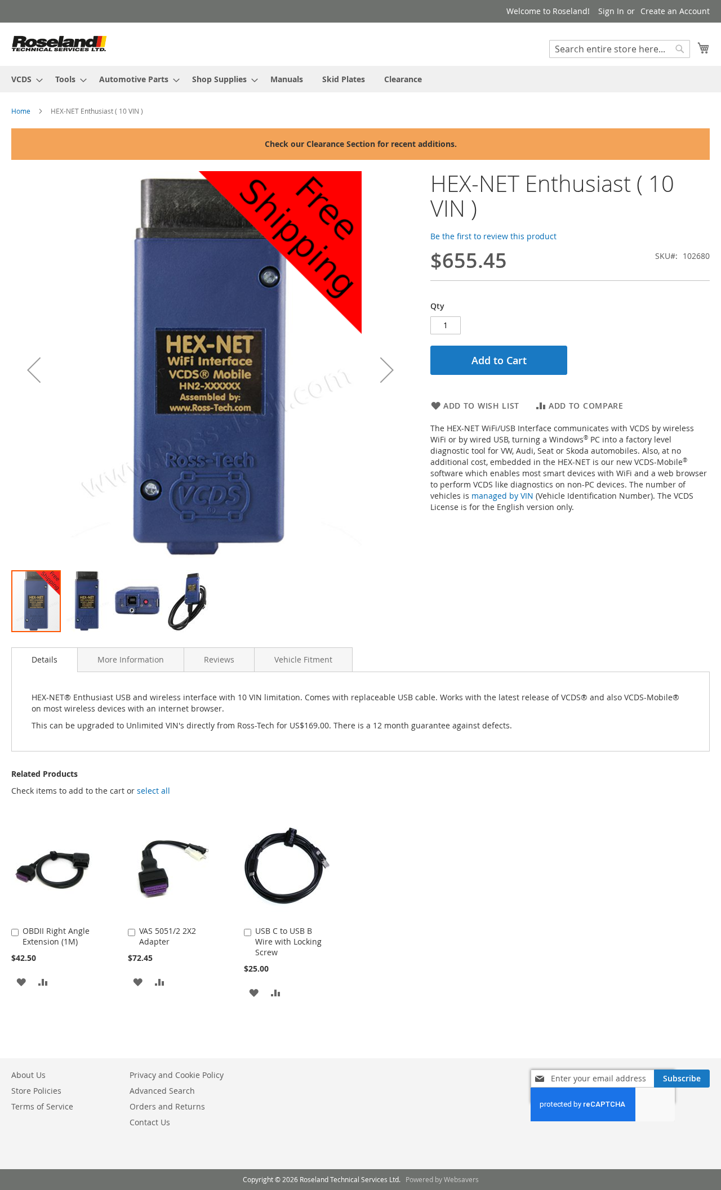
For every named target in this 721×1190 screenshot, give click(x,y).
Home (20, 110)
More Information (130, 659)
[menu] (360, 79)
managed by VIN (502, 495)
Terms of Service (42, 1106)
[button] (33, 370)
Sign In (611, 11)
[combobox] (619, 49)
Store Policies (36, 1090)
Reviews (219, 659)
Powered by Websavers (442, 1179)
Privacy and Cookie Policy (177, 1075)
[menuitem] (24, 79)
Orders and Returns (167, 1106)
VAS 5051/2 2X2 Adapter (167, 936)
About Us (28, 1075)
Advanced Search (162, 1090)
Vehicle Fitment (303, 659)
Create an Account (675, 11)
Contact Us (150, 1122)
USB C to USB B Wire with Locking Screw (288, 941)
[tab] (44, 659)
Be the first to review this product (493, 236)
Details (44, 659)
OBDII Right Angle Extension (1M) (56, 936)
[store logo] (59, 43)
